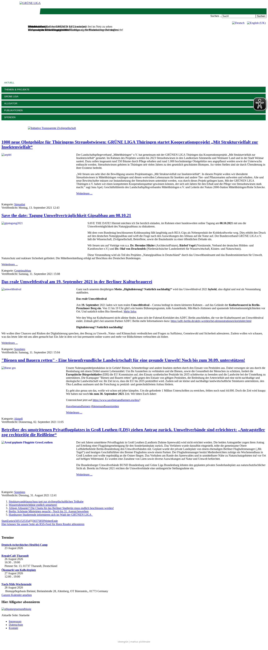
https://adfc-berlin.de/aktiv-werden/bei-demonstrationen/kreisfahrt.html (211, 321)
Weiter (48, 520)
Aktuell (9, 82)
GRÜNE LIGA (11, 96)
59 (42, 520)
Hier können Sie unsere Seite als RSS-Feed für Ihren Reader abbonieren (42, 524)
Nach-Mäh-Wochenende (16, 584)
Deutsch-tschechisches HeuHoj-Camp (24, 544)
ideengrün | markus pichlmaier (134, 641)
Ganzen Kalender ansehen (16, 595)
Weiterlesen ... (84, 193)
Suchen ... (216, 16)
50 (16, 520)
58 (39, 520)
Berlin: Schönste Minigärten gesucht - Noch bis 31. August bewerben (49, 511)
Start (4, 520)
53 (25, 520)
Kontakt (13, 628)
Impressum (15, 621)
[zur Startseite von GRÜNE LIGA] (30, 3)
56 (34, 520)
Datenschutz (16, 624)
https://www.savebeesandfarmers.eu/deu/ (116, 400)
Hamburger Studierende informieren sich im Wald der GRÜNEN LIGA (51, 514)
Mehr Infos (130, 311)
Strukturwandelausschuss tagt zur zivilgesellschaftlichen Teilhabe (46, 501)
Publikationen (13, 110)
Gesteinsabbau (22, 270)
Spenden (9, 117)
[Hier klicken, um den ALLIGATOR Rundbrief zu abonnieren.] (134, 609)
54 (28, 520)
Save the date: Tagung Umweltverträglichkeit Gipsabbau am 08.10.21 (66, 215)
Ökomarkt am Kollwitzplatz (18, 570)
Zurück (11, 520)
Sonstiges (19, 349)
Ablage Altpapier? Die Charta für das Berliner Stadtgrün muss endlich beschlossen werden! (61, 508)
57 (37, 520)
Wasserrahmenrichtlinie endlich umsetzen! (33, 504)
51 (19, 520)
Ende (55, 520)
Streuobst (19, 204)
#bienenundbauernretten (105, 406)
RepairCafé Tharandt (15, 555)
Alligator (10, 103)
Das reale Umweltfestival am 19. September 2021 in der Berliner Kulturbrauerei (76, 281)
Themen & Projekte (16, 89)
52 (22, 520)
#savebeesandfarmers (78, 406)
